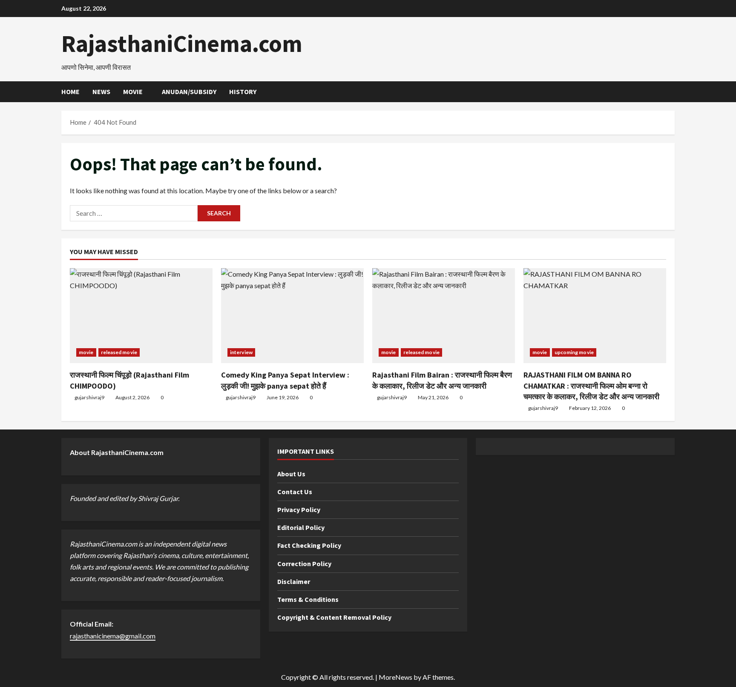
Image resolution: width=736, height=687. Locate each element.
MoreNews (395, 677)
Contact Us (294, 491)
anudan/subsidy (189, 91)
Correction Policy (304, 563)
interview (241, 352)
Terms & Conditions (308, 599)
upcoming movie (574, 352)
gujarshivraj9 (89, 397)
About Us (291, 473)
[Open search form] (672, 91)
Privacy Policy (298, 509)
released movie (119, 352)
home (70, 91)
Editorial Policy (301, 527)
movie (133, 91)
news (101, 91)
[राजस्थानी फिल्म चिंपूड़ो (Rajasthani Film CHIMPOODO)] (141, 315)
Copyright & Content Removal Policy (334, 617)
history (242, 91)
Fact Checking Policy (309, 545)
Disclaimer (293, 581)
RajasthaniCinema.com (181, 43)
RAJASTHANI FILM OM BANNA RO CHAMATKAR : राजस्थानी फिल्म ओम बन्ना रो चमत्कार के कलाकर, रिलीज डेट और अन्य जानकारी (591, 385)
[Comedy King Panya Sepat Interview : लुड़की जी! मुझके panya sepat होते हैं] (292, 315)
